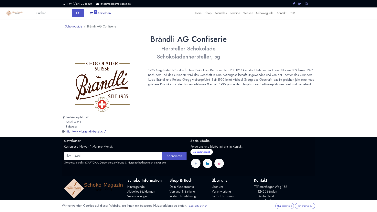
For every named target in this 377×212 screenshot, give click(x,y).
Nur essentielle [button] (284, 206)
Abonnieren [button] (174, 156)
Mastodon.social (201, 152)
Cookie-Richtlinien (198, 206)
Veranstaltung (136, 196)
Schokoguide (73, 26)
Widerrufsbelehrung (182, 196)
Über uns (217, 187)
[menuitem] (197, 13)
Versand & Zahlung (182, 191)
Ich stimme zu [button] (305, 206)
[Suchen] (78, 13)
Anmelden (104, 13)
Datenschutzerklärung (112, 162)
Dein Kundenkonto (181, 187)
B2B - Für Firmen (223, 196)
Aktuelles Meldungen (141, 191)
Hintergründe (136, 187)
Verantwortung (221, 191)
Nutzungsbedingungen (140, 162)
